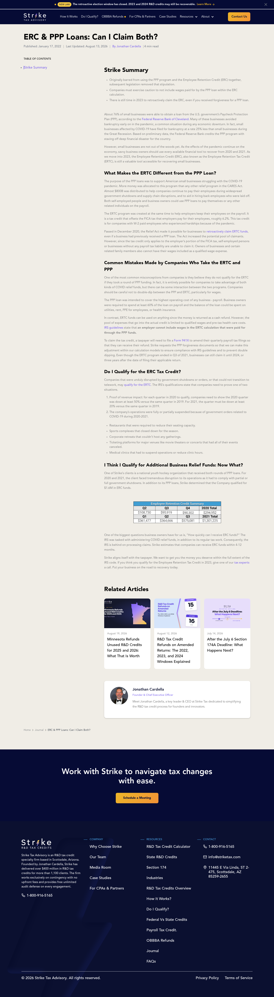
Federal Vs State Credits (167, 920)
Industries (155, 878)
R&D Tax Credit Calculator (168, 847)
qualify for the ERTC (137, 385)
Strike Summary (35, 67)
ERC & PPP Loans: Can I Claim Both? (69, 730)
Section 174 (156, 868)
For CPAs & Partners (107, 888)
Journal (39, 730)
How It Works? (159, 899)
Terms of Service (239, 978)
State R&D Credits (162, 857)
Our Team (98, 857)
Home (27, 730)
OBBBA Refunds (160, 941)
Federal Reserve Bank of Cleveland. (165, 119)
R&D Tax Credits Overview (169, 888)
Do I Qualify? (158, 909)
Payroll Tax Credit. (162, 930)
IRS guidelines (113, 327)
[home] (35, 16)
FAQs (151, 961)
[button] (189, 16)
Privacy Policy (207, 978)
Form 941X (181, 340)
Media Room (100, 868)
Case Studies (100, 878)
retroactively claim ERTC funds (227, 231)
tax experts (241, 562)
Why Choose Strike (106, 847)
